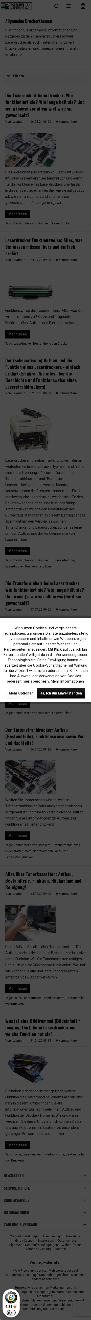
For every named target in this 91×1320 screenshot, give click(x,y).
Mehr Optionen (21, 693)
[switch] (11, 1312)
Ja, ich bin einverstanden (61, 693)
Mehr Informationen (67, 681)
